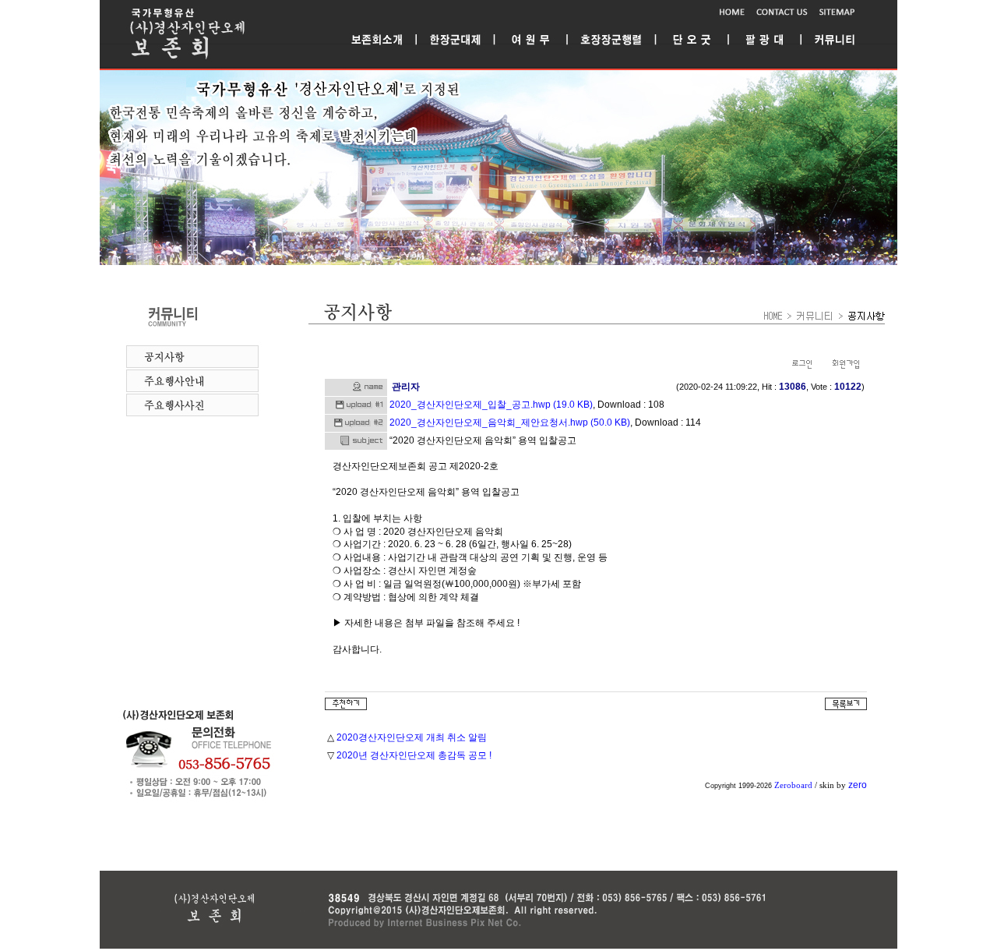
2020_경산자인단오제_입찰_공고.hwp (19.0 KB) (491, 404)
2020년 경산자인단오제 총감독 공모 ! (413, 755)
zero (857, 785)
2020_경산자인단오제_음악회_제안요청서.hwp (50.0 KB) (509, 422)
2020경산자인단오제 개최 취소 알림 (411, 737)
